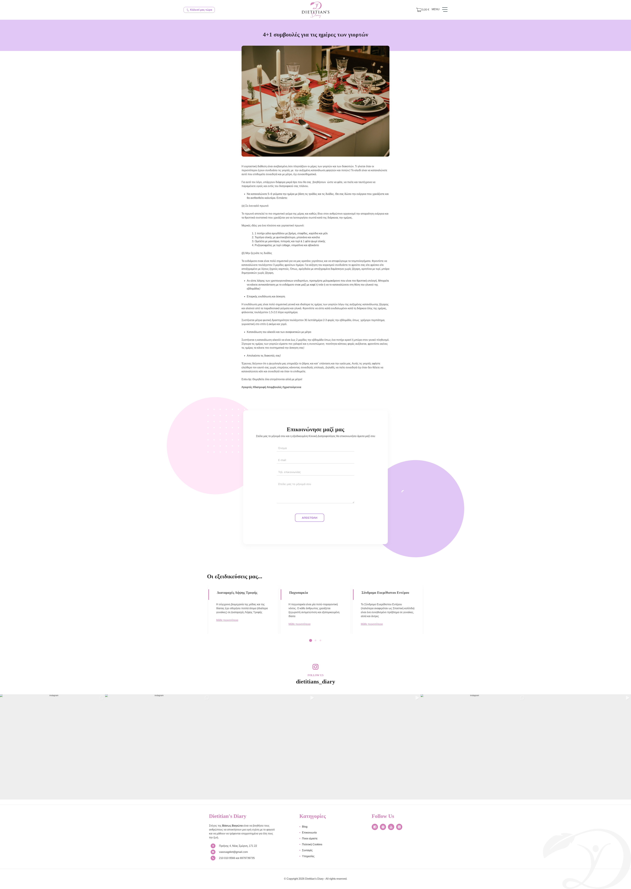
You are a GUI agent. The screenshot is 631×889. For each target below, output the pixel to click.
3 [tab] (321, 640)
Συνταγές (307, 850)
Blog (304, 826)
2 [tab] (316, 640)
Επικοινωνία (309, 832)
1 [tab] (312, 640)
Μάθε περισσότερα (227, 628)
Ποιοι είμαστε (309, 838)
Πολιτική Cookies (312, 844)
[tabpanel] (243, 609)
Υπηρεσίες (308, 856)
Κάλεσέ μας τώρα (200, 9)
